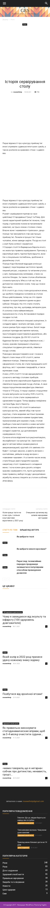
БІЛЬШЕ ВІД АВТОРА (29, 530)
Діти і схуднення (23, 848)
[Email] (40, 97)
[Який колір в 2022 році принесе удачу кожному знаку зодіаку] (25, 643)
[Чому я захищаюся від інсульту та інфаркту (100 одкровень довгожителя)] (25, 602)
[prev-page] (4, 579)
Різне (13, 19)
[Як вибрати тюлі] (9, 539)
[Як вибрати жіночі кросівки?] (9, 551)
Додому (5, 19)
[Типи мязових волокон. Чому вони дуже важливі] (9, 833)
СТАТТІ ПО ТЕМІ (10, 530)
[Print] (46, 97)
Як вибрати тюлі (25, 536)
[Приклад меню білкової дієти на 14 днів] (9, 845)
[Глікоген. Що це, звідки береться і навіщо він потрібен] (9, 820)
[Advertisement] (25, 52)
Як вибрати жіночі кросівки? (31, 549)
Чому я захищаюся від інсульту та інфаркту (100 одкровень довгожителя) (24, 619)
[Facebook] (5, 97)
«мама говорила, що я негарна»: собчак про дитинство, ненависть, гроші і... (25, 771)
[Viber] (28, 97)
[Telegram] (22, 97)
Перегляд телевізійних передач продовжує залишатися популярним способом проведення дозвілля (30, 567)
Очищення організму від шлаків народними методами (36, 515)
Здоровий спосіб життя (10, 723)
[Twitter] (16, 97)
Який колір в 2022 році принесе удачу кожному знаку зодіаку (22, 658)
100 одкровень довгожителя (12, 612)
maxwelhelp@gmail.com (33, 801)
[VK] (11, 97)
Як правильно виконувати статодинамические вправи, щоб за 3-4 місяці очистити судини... (24, 731)
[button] (4, 3)
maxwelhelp (17, 92)
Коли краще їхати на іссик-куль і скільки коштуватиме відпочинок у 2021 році (13, 516)
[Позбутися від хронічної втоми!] (25, 680)
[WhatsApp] (34, 97)
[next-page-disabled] (8, 579)
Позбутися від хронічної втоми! (22, 693)
